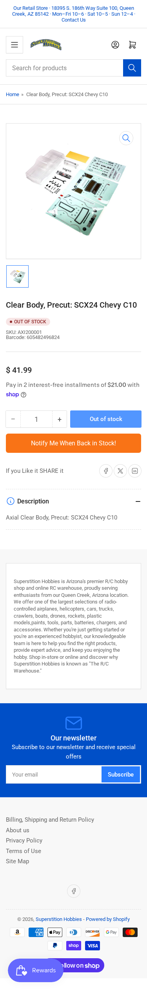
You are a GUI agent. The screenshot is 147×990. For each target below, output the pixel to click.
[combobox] (73, 68)
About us (17, 830)
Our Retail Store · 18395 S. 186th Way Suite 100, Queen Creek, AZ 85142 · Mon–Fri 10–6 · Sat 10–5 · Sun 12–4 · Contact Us (73, 14)
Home (12, 94)
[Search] (132, 68)
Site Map (17, 861)
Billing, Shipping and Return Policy (50, 819)
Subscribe (121, 774)
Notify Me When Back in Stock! (73, 443)
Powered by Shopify (108, 919)
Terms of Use (23, 851)
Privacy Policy (24, 840)
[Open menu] (14, 44)
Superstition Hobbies (59, 919)
